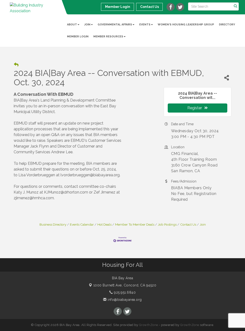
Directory (227, 24)
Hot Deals (104, 224)
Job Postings (167, 224)
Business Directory (52, 224)
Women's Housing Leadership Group (186, 24)
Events (144, 24)
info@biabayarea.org (124, 300)
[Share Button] (226, 77)
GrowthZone (148, 325)
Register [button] (194, 108)
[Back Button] (16, 64)
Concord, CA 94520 (124, 285)
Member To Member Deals (134, 224)
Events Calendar (82, 224)
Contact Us (188, 224)
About (72, 24)
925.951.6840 (124, 292)
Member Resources (108, 36)
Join (87, 24)
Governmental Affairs (115, 24)
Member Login (78, 36)
